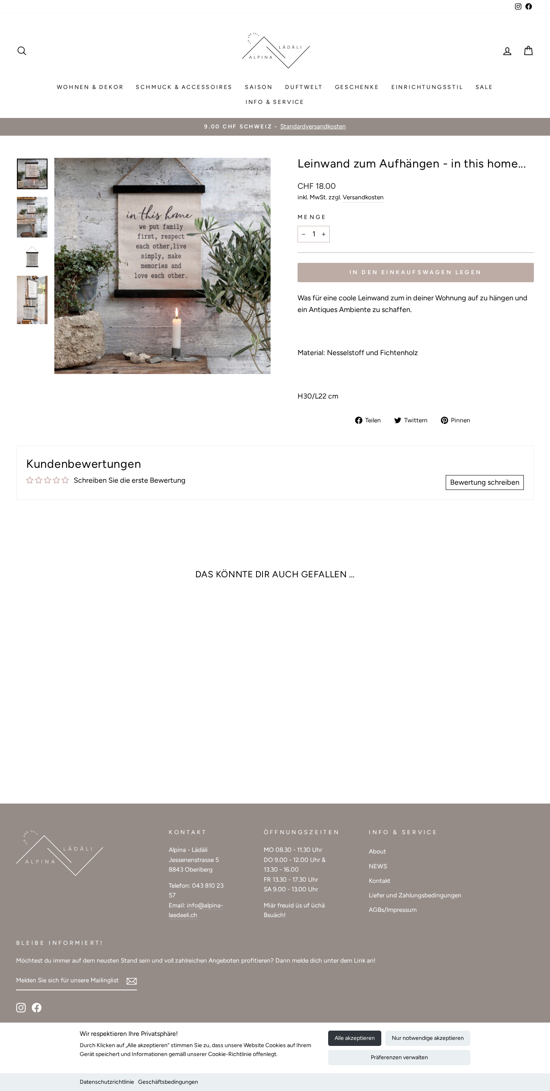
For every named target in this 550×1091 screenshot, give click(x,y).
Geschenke (357, 87)
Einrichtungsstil (427, 87)
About (377, 851)
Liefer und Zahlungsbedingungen (415, 895)
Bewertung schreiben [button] (484, 482)
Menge (312, 217)
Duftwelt (304, 87)
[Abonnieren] (131, 981)
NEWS (378, 866)
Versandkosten (363, 197)
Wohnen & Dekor (90, 87)
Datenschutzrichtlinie (107, 1082)
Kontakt (380, 880)
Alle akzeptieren (355, 1038)
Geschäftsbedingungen (168, 1082)
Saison (259, 87)
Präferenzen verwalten (399, 1057)
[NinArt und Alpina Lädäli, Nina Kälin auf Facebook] (36, 1007)
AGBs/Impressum (393, 909)
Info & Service (275, 102)
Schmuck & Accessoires (184, 87)
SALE (484, 87)
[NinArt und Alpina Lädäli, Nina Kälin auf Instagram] (21, 1007)
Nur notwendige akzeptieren (428, 1038)
